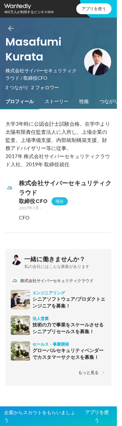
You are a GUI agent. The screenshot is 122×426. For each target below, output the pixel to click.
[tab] (19, 101)
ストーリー (56, 101)
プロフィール (19, 101)
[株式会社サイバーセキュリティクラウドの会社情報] (9, 187)
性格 (84, 101)
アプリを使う (94, 8)
